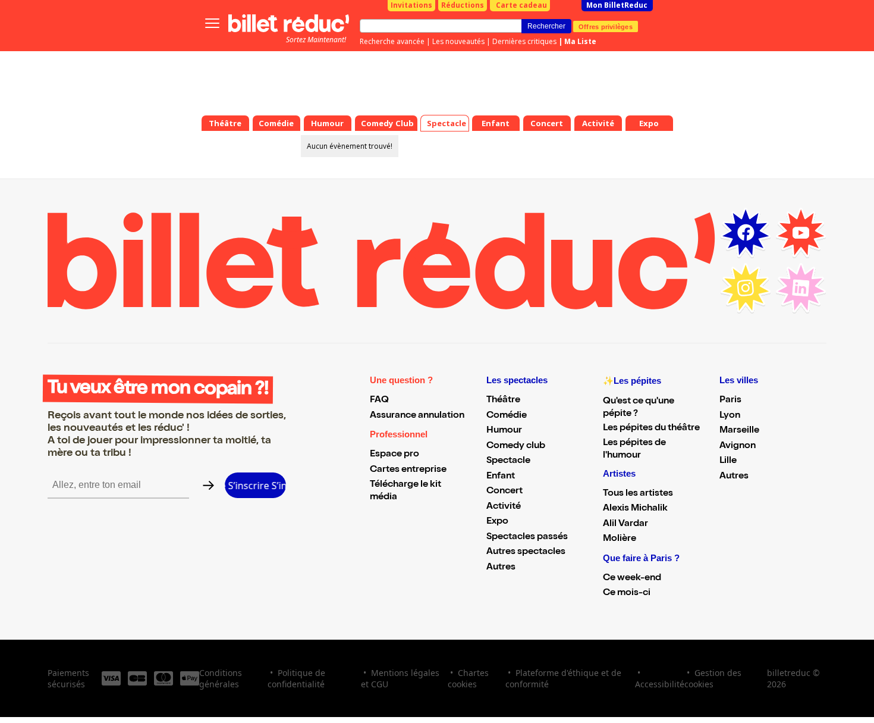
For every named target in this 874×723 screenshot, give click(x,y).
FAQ (379, 400)
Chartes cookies (468, 678)
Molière (619, 539)
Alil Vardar (625, 524)
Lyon (729, 416)
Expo (497, 522)
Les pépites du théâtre (651, 428)
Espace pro (394, 454)
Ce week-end (632, 578)
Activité (503, 507)
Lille (728, 461)
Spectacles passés (527, 537)
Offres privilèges (606, 26)
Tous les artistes (638, 494)
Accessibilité (659, 684)
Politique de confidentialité (296, 678)
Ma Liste (580, 41)
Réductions (462, 5)
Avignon (737, 446)
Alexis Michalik (635, 509)
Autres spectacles (525, 552)
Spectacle (508, 461)
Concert (504, 491)
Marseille (739, 431)
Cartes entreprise (408, 470)
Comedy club (515, 446)
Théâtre (503, 400)
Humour (504, 431)
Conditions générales (220, 678)
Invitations (411, 5)
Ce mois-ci (626, 593)
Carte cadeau (521, 5)
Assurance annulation (417, 416)
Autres (500, 567)
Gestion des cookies (712, 678)
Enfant (500, 476)
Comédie (506, 416)
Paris (730, 400)
